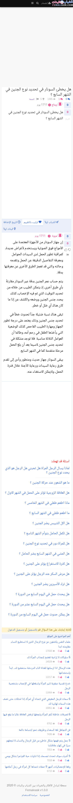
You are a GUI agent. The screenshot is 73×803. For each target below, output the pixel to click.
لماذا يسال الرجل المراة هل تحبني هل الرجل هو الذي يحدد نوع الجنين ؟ (37, 470)
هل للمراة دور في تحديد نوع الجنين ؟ (46, 544)
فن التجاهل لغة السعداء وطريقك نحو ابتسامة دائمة (44, 730)
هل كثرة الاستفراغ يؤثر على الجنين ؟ (46, 564)
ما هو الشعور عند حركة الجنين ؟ (49, 483)
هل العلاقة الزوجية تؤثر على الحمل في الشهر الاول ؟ (37, 493)
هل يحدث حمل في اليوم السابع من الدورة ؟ (42, 594)
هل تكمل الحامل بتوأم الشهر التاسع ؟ (46, 534)
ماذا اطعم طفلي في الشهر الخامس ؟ (47, 503)
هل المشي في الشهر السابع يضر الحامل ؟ (44, 554)
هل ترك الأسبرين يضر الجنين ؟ (50, 584)
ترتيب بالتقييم (31, 222)
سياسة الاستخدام (29, 795)
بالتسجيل (32, 630)
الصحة (31, 99)
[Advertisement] (36, 45)
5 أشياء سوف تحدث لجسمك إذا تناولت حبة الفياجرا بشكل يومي (37, 756)
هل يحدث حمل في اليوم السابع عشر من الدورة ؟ (39, 605)
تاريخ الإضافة (10, 222)
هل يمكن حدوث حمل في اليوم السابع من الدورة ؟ (38, 615)
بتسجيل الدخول (16, 630)
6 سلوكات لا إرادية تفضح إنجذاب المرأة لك (48, 657)
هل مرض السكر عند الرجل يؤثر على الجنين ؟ (41, 574)
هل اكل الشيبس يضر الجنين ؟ (50, 523)
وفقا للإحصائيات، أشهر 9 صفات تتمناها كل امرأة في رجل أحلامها (37, 767)
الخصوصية (45, 795)
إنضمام (44, 3)
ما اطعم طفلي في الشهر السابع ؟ (49, 513)
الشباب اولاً (50, 222)
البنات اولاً (8, 229)
